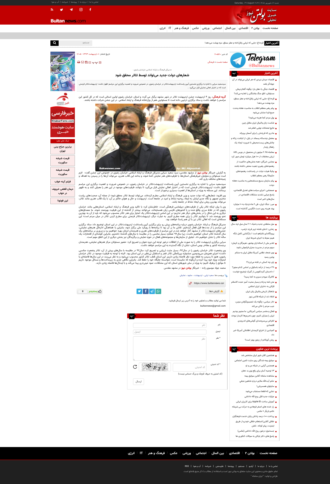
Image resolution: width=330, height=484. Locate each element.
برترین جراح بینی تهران (63, 149)
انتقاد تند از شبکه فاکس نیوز (261, 296)
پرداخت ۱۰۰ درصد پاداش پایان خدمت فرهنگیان (253, 416)
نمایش (182, 275)
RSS (187, 466)
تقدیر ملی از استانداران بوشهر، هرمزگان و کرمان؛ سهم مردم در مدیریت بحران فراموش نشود (252, 245)
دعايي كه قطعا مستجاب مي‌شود (260, 391)
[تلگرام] (255, 60)
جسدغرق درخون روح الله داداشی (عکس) (256, 431)
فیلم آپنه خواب (63, 182)
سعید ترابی (209, 275)
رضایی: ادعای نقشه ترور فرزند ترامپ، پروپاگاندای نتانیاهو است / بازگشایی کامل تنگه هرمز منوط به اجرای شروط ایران (253, 234)
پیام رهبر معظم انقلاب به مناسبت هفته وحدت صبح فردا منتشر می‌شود (253, 110)
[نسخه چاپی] (78, 62)
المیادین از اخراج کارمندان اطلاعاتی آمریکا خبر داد (253, 333)
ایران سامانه (257, 476)
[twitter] (61, 10)
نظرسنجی (219, 466)
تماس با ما (93, 2)
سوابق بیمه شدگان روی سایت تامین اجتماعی (254, 360)
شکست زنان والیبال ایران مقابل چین (258, 123)
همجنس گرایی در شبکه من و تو (260, 365)
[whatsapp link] (158, 291)
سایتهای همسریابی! (265, 386)
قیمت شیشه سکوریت (62, 160)
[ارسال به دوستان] (82, 62)
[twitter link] (139, 291)
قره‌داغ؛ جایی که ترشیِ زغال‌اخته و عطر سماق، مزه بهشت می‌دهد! (234, 43)
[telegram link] (152, 291)
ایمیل (218, 331)
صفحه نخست (270, 28)
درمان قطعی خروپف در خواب (62, 191)
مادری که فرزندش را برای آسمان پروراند (256, 133)
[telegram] (71, 9)
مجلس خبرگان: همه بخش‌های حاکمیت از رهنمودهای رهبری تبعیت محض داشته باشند (254, 164)
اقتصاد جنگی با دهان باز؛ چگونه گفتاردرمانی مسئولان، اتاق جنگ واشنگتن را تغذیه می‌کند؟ (254, 91)
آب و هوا (55, 2)
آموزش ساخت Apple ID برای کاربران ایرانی (255, 401)
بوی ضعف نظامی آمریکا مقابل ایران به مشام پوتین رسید (254, 255)
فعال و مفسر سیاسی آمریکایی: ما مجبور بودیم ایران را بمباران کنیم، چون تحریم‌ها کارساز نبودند (252, 313)
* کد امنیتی (215, 364)
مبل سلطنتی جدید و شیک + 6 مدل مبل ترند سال (252, 224)
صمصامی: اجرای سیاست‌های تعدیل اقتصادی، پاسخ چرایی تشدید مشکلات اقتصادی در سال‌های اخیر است (253, 195)
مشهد (189, 275)
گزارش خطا (214, 291)
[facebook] (90, 10)
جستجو (241, 466)
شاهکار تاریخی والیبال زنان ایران (260, 291)
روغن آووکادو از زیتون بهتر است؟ (259, 340)
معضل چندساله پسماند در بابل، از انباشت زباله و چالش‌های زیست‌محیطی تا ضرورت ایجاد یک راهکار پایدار (252, 143)
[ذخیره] (86, 62)
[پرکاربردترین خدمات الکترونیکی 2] (62, 71)
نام (219, 324)
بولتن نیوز (202, 173)
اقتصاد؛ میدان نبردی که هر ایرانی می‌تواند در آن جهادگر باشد (253, 82)
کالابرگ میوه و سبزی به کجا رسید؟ (259, 277)
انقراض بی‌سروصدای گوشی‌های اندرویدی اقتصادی (256, 323)
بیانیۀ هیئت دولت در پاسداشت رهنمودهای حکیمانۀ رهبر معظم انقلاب (255, 173)
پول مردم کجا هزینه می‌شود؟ (261, 117)
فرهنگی (211, 62)
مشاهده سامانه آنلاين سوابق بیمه (259, 376)
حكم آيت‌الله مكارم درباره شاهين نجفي (256, 381)
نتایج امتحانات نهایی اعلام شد (261, 128)
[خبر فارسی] (62, 114)
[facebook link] (146, 291)
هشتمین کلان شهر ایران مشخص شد (257, 355)
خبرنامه (65, 2)
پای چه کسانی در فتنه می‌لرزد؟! (260, 262)
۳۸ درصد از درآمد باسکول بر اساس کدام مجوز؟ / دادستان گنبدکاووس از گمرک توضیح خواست (253, 269)
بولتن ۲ (255, 28)
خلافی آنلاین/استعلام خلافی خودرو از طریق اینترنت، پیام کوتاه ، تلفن (255, 424)
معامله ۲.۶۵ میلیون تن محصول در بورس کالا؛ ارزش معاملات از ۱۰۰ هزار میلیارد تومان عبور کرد (252, 154)
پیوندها (74, 2)
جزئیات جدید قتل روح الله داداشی (259, 396)
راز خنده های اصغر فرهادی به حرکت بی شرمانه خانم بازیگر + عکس (253, 409)
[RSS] (53, 10)
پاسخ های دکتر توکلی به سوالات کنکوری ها (255, 436)
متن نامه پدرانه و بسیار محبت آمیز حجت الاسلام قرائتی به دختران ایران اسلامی (252, 284)
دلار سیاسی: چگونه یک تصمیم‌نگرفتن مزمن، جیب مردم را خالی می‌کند (254, 304)
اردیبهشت (198, 275)
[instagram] (81, 10)
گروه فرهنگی (219, 97)
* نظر (218, 338)
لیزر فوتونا (62, 201)
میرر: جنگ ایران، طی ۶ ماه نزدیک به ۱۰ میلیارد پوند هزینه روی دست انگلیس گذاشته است (253, 206)
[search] (54, 43)
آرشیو (251, 466)
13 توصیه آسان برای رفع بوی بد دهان (257, 371)
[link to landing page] (260, 15)
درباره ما (83, 2)
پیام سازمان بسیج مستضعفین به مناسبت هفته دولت (253, 183)
